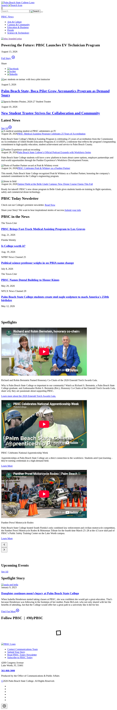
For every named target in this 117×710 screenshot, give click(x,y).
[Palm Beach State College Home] (17, 2)
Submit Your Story (16, 652)
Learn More (7, 466)
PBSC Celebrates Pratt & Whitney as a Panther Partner (43, 168)
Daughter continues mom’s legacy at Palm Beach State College (40, 593)
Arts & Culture (14, 22)
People (10, 30)
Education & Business (18, 27)
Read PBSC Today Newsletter (22, 654)
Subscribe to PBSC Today (20, 657)
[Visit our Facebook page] (13, 68)
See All (4, 571)
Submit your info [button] (73, 210)
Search (4, 5)
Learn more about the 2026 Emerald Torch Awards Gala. (28, 396)
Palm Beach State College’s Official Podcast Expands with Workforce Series (54, 152)
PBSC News (7, 16)
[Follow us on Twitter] (11, 71)
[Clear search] (42, 11)
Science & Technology (18, 33)
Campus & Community (18, 24)
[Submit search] (35, 11)
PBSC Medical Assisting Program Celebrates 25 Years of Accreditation (51, 133)
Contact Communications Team (22, 649)
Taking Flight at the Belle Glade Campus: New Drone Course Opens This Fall (55, 184)
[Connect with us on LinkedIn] (12, 74)
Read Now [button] (50, 205)
